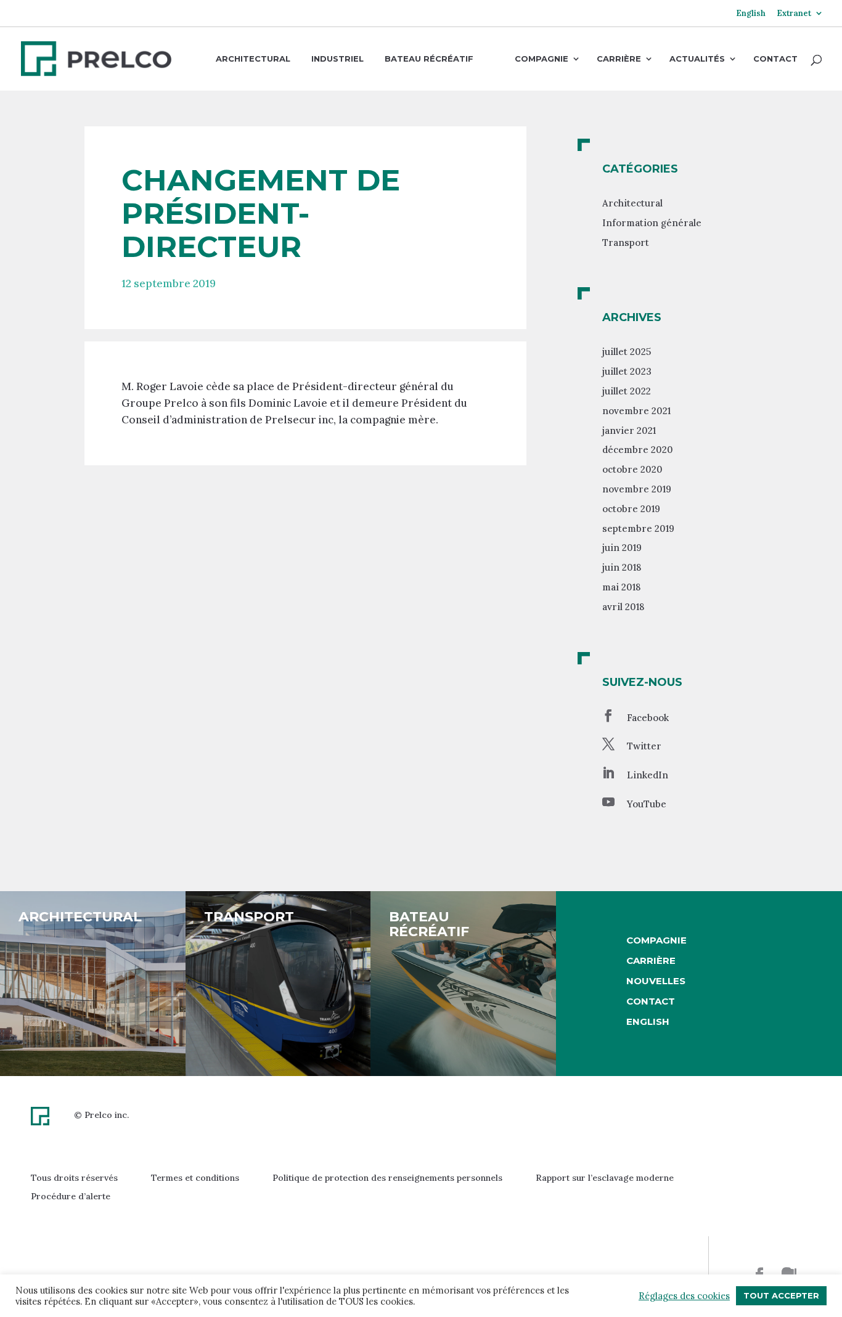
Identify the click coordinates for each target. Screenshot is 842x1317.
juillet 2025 (626, 351)
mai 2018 (621, 587)
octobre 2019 (631, 509)
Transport (625, 242)
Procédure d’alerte (70, 1196)
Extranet (794, 13)
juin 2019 (622, 547)
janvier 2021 (629, 430)
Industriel (337, 58)
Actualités (697, 59)
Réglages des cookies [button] (684, 1296)
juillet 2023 (627, 371)
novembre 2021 (636, 411)
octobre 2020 (632, 469)
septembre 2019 (638, 528)
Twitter (644, 746)
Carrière (619, 59)
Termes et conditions (195, 1177)
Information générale (651, 223)
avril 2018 (623, 607)
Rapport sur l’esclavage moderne (605, 1177)
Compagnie (541, 59)
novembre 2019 (636, 489)
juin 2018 (621, 567)
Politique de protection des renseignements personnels (387, 1177)
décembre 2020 (637, 449)
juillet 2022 (626, 391)
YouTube (646, 804)
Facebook (648, 718)
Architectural (253, 58)
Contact (775, 59)
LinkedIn (647, 775)
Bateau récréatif (429, 58)
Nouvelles (655, 981)
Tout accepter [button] (781, 1295)
